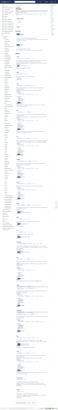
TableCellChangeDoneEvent (9, 195)
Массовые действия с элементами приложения (8, 11)
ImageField (6, 91)
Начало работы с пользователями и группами (8, 26)
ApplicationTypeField (8, 65)
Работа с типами (4, 6)
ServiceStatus (7, 51)
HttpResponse (7, 89)
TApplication (6, 173)
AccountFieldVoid (7, 60)
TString (6, 192)
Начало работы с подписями (6, 21)
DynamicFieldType (7, 41)
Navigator (6, 99)
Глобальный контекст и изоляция (7, 7)
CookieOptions (7, 72)
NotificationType (7, 44)
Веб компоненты (4, 16)
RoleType (6, 171)
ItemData (19, 20)
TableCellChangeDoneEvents (9, 197)
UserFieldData (7, 161)
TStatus (6, 149)
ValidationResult (7, 163)
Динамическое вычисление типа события (8, 31)
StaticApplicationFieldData (8, 125)
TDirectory (6, 178)
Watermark (6, 166)
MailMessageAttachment (8, 96)
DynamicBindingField (8, 75)
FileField (6, 84)
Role (5, 118)
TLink (5, 187)
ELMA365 (46, 1)
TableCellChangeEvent (8, 199)
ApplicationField (7, 63)
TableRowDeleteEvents (8, 204)
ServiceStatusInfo (7, 123)
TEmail (6, 139)
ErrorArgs (6, 80)
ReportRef (6, 116)
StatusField (6, 127)
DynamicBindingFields (8, 77)
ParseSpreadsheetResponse (9, 106)
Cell (5, 68)
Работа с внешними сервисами (7, 12)
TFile (5, 180)
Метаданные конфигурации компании (8, 228)
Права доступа (5, 214)
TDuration (6, 137)
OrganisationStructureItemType (9, 46)
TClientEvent (6, 132)
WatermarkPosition (7, 56)
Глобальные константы (6, 209)
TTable (6, 151)
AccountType (7, 39)
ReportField (6, 115)
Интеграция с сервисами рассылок (8, 226)
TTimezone (6, 154)
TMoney (6, 144)
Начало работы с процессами (6, 19)
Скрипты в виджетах (5, 14)
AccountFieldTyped (8, 58)
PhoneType (6, 48)
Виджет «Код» (5, 219)
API (55, 1)
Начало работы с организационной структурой (8, 24)
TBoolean (6, 175)
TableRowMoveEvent (8, 206)
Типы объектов (5, 36)
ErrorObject (6, 82)
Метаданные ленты (6, 229)
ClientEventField (7, 70)
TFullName (6, 142)
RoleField (6, 120)
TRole (5, 190)
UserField (6, 159)
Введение (3, 4)
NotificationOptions (7, 101)
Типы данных (19, 5)
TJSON (6, 185)
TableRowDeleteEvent (8, 202)
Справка (51, 1)
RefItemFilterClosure (8, 113)
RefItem (6, 108)
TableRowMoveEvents (8, 207)
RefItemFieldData (7, 111)
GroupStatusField (7, 87)
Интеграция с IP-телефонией (7, 224)
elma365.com (42, 408)
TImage (6, 183)
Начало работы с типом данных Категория (8, 29)
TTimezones (6, 156)
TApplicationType (7, 130)
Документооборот (6, 216)
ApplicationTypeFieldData (8, 67)
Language (6, 92)
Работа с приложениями (6, 9)
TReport (6, 147)
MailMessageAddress (8, 94)
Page (5, 103)
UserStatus (6, 53)
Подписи (4, 221)
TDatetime (6, 135)
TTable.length (22, 38)
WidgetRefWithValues (8, 168)
